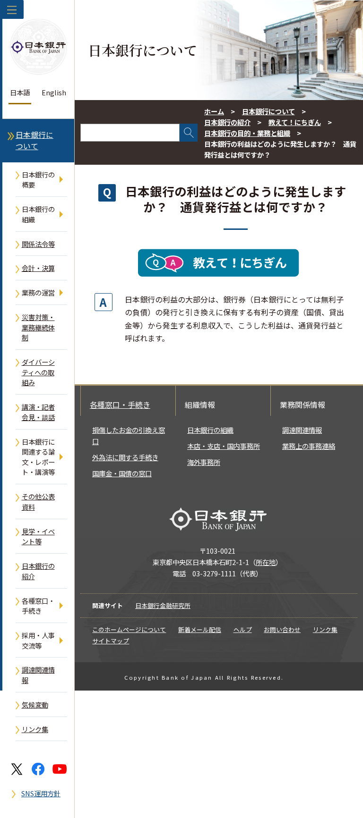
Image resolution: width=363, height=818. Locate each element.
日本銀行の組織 (38, 214)
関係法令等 (38, 244)
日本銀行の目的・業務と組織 (247, 133)
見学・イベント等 (38, 536)
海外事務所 (203, 462)
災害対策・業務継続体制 (38, 327)
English (54, 92)
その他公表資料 (38, 501)
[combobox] (130, 133)
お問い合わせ (282, 629)
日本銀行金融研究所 (162, 605)
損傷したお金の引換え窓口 (128, 435)
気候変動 (35, 704)
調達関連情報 (38, 675)
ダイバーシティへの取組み (38, 372)
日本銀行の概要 (38, 179)
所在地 (266, 562)
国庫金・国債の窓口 (122, 473)
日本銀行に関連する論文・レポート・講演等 (38, 457)
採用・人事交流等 (38, 640)
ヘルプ (242, 629)
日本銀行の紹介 (38, 571)
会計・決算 (38, 268)
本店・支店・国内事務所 (223, 446)
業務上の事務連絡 (308, 446)
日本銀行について (34, 140)
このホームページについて (129, 629)
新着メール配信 (199, 629)
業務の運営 (38, 292)
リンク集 (35, 729)
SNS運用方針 (40, 793)
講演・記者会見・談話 (38, 412)
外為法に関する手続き (125, 457)
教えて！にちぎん (294, 122)
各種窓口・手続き (38, 606)
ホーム (214, 111)
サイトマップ (110, 640)
